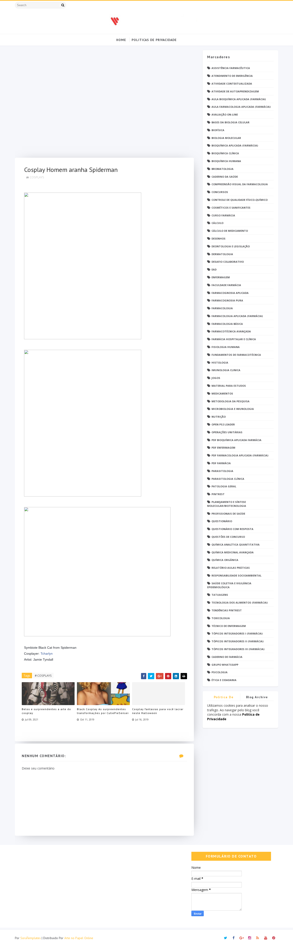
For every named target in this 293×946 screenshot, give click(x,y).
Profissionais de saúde (228, 513)
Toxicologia (221, 618)
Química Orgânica (225, 560)
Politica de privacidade (223, 698)
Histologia (220, 362)
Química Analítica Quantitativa (236, 544)
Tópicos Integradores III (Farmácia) (238, 649)
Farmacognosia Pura (227, 300)
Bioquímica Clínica (225, 153)
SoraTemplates (30, 938)
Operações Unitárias (227, 432)
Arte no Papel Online (78, 938)
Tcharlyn (47, 653)
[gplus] (241, 938)
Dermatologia (222, 254)
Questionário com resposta (232, 529)
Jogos (216, 378)
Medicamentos (222, 393)
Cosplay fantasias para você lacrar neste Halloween (157, 711)
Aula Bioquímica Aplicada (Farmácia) (239, 99)
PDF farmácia (221, 463)
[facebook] (233, 938)
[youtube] (265, 938)
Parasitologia (222, 471)
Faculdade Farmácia (226, 285)
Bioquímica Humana (226, 161)
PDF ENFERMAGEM (223, 447)
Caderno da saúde (225, 176)
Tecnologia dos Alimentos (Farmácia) (240, 602)
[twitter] (225, 938)
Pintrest (218, 494)
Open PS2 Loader (223, 424)
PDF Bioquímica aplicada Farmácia (236, 440)
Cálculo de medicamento (230, 230)
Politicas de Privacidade (154, 40)
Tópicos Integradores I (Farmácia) (237, 633)
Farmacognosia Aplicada (230, 293)
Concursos (220, 192)
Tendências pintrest (227, 610)
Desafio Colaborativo (228, 261)
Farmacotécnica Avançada (231, 331)
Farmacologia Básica (227, 323)
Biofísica (218, 130)
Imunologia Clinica (226, 370)
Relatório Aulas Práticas (231, 567)
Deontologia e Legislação (231, 246)
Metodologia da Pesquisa (231, 401)
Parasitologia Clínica (228, 478)
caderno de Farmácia (227, 657)
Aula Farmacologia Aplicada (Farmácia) (241, 106)
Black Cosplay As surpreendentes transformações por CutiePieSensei (103, 711)
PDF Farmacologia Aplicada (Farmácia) (240, 455)
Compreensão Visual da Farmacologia (240, 184)
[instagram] (249, 938)
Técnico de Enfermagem (229, 626)
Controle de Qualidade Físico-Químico (240, 199)
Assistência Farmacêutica (231, 68)
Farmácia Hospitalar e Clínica (234, 339)
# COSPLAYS (43, 675)
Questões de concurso (228, 536)
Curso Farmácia (223, 215)
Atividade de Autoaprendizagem (235, 91)
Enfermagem (221, 277)
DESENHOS (218, 238)
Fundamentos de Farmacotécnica (236, 354)
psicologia (220, 672)
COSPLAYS (37, 177)
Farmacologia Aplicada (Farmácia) (237, 316)
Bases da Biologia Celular (231, 122)
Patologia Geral (224, 486)
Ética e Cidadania (224, 680)
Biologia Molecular (226, 138)
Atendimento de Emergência (232, 75)
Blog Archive (257, 697)
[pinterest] (273, 938)
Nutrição (219, 416)
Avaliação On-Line (225, 114)
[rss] (257, 938)
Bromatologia (222, 169)
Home (121, 40)
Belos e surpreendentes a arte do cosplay (46, 711)
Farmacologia (222, 308)
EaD (214, 269)
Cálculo (217, 223)
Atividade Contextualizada (232, 83)
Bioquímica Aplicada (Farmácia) (235, 145)
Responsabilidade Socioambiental (236, 575)
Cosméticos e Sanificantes (231, 207)
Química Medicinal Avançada (233, 552)
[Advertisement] (104, 104)
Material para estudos (229, 385)
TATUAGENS (220, 594)
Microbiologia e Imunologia (233, 409)
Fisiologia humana (226, 347)
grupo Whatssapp (225, 664)
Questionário (222, 521)
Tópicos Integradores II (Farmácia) (237, 641)
